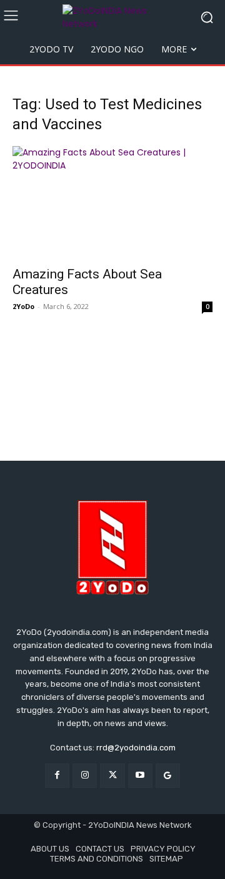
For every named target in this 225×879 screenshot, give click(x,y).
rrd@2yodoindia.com (136, 747)
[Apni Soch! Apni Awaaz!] (112, 17)
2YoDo (23, 306)
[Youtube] (140, 776)
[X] (112, 776)
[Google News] (168, 776)
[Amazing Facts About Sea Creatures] (112, 202)
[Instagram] (84, 776)
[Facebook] (57, 776)
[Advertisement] (112, 387)
